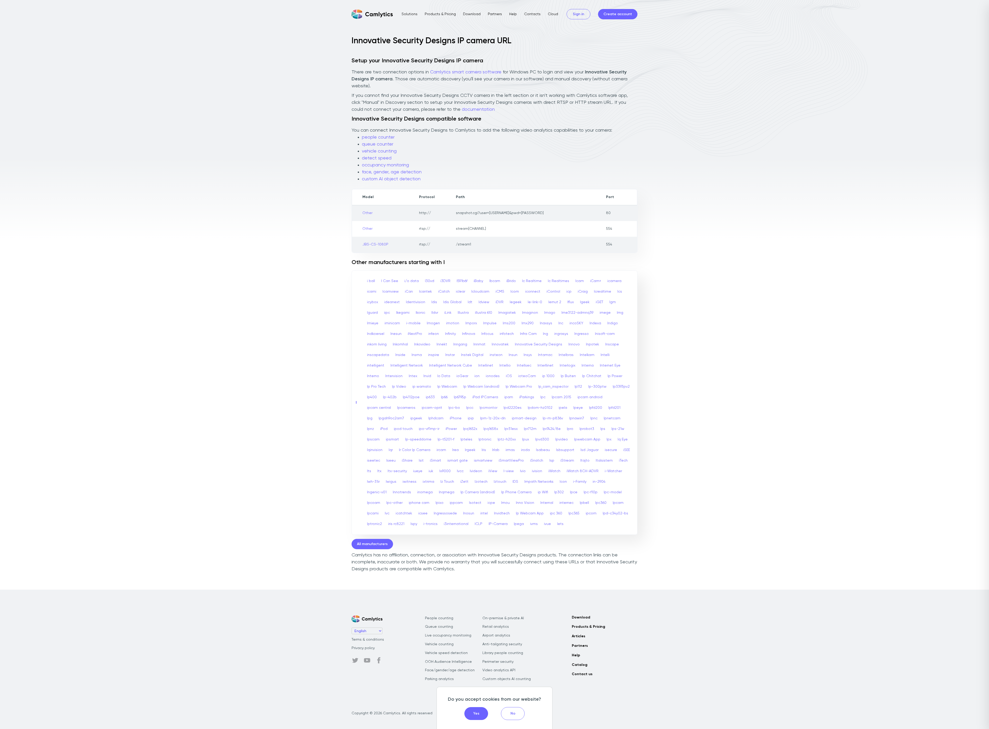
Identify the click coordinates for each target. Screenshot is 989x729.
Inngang (460, 344)
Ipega (519, 524)
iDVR (500, 302)
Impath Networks (538, 482)
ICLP (478, 524)
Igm (612, 302)
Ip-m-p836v (553, 418)
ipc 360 (556, 513)
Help (513, 14)
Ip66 (444, 397)
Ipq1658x (490, 429)
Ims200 (509, 323)
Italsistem (604, 460)
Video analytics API (498, 670)
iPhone (456, 418)
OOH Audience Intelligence (448, 662)
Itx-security (397, 471)
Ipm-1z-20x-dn (493, 418)
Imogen (433, 323)
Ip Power (615, 376)
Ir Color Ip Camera (414, 450)
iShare (407, 460)
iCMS (500, 291)
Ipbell (584, 503)
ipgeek (416, 418)
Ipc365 (573, 513)
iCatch (444, 291)
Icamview (390, 291)
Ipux (525, 439)
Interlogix (567, 365)
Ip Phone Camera (516, 492)
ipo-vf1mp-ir (429, 429)
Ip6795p (460, 397)
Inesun (396, 334)
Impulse (490, 323)
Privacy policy (363, 648)
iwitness (409, 482)
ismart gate (457, 460)
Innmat (479, 344)
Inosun (468, 513)
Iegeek (516, 302)
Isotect (475, 503)
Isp (551, 460)
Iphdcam (436, 418)
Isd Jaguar (590, 450)
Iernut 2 (554, 302)
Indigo (612, 323)
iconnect (532, 291)
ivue (547, 524)
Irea (455, 450)
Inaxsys (546, 323)
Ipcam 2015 (561, 397)
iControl (553, 291)
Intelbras (566, 355)
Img (620, 313)
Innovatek (500, 344)
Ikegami (403, 313)
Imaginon (530, 313)
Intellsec (524, 365)
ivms (534, 524)
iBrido (511, 281)
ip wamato (421, 386)
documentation (478, 109)
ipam (508, 397)
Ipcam (618, 503)
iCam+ (595, 281)
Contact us (582, 674)
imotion (452, 323)
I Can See (389, 281)
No (512, 713)
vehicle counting (379, 151)
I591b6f (462, 281)
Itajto (585, 460)
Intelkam (587, 355)
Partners (495, 14)
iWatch (554, 471)
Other (367, 213)
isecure (611, 450)
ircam (441, 450)
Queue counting (439, 627)
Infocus (487, 334)
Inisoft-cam (605, 334)
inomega (425, 492)
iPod (384, 429)
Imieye (372, 323)
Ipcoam (373, 503)
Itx (379, 471)
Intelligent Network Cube (450, 365)
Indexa (595, 323)
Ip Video (399, 386)
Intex (413, 376)
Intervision (394, 376)
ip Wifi (543, 492)
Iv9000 (445, 471)
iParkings (526, 397)
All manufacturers (372, 544)
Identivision (415, 302)
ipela (563, 408)
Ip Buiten (568, 376)
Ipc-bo (454, 408)
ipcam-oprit (432, 408)
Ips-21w (617, 429)
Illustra (463, 313)
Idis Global (452, 302)
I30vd (429, 281)
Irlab (495, 450)
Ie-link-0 (535, 302)
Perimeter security (498, 662)
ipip (471, 418)
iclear (460, 291)
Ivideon (476, 471)
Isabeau (543, 450)
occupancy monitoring (385, 165)
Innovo (574, 344)
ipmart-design (524, 418)
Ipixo (440, 503)
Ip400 (372, 397)
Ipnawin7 (576, 418)
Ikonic (420, 313)
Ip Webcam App (530, 513)
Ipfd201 (614, 408)
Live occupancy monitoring (448, 635)
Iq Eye (623, 439)
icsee (423, 513)
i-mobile (413, 323)
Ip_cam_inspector (553, 386)
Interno (373, 376)
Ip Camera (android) (478, 492)
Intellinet (485, 365)
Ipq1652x (470, 429)
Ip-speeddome (418, 439)
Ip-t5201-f (446, 439)
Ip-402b (390, 397)
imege (605, 313)
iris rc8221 (396, 524)
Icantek (425, 291)
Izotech (481, 482)
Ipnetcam (612, 418)
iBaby (478, 281)
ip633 (430, 397)
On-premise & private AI (503, 618)
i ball (371, 281)
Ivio (523, 471)
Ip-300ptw (597, 386)
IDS (515, 482)
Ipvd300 (542, 439)
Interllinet (545, 365)
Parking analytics (439, 679)
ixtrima (428, 482)
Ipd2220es (513, 408)
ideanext (392, 302)
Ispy (414, 524)
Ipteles (466, 439)
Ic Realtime (532, 281)
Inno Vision (525, 503)
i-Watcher (613, 471)
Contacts (532, 14)
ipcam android (589, 397)
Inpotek (592, 344)
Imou (505, 503)
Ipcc (469, 408)
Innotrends (402, 492)
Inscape (612, 344)
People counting (439, 618)
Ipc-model (613, 492)
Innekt (442, 344)
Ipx (609, 439)
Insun (513, 355)
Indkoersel (375, 334)
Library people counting (502, 653)
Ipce (573, 492)
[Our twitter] (355, 660)
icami (371, 291)
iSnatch (536, 460)
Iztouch (500, 482)
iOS (509, 376)
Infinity (450, 334)
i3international (456, 524)
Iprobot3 (586, 429)
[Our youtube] (367, 660)
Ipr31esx (511, 429)
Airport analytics (496, 635)
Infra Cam (528, 334)
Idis (434, 302)
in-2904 (599, 482)
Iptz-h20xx (507, 439)
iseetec (373, 460)
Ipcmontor (488, 408)
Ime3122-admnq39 (577, 313)
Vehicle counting (439, 644)
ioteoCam (527, 376)
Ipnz (370, 429)
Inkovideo (422, 344)
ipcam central (379, 408)
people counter (378, 137)
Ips (602, 429)
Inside (400, 355)
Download (472, 14)
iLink (447, 313)
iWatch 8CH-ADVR (583, 471)
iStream (567, 460)
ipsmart (392, 439)
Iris (484, 450)
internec (566, 503)
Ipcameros (406, 408)
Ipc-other (394, 503)
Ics (619, 291)
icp (569, 291)
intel (484, 513)
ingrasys (561, 334)
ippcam (456, 503)
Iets (560, 524)
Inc (560, 323)
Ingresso (581, 334)
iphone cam (419, 503)
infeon (433, 334)
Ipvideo (561, 439)
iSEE (626, 450)
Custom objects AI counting (506, 679)
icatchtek (404, 513)
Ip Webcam (447, 386)
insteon (496, 355)
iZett (464, 482)
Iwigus (391, 482)
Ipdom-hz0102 (540, 408)
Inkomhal (400, 344)
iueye (417, 471)
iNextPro (415, 334)
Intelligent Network (406, 365)
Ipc (542, 397)
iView (492, 471)
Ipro (570, 429)
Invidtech (502, 513)
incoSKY (576, 323)
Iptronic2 (374, 524)
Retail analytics (495, 627)
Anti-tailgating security (502, 644)
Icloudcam (480, 291)
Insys (528, 355)
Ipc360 (601, 503)
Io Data (443, 376)
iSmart (435, 460)
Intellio (505, 365)
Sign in (578, 14)
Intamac (545, 355)
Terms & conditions (368, 639)
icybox (372, 302)
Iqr (391, 450)
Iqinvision (374, 450)
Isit (421, 460)
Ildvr (434, 313)
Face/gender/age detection (450, 670)
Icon (563, 482)
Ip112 (578, 386)
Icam (579, 281)
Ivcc (460, 471)
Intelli (605, 355)
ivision (537, 471)
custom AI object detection (391, 179)
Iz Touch (447, 482)
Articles (578, 636)
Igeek (585, 302)
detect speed (376, 158)
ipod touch (403, 429)
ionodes (493, 376)
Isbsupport (565, 450)
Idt (470, 302)
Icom (514, 291)
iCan (409, 291)
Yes (476, 713)
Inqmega (446, 492)
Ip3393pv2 (621, 386)
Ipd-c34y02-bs (615, 513)
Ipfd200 (595, 408)
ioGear (462, 376)
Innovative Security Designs (538, 344)
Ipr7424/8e (552, 429)
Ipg (369, 418)
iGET (599, 302)
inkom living (377, 344)
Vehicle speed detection (446, 653)
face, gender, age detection (392, 172)
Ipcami (373, 513)
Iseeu (391, 460)
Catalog (579, 665)
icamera (614, 281)
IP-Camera (498, 524)
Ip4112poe (411, 397)
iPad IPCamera (485, 397)
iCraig (583, 291)
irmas (510, 450)
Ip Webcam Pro (519, 386)
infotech (507, 334)
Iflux (570, 302)
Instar (450, 355)
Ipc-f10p (591, 492)
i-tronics (430, 524)
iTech (623, 460)
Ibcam (494, 281)
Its (369, 471)
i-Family (579, 482)
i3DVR (445, 281)
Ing (545, 334)
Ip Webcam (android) (481, 386)
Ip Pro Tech (376, 386)
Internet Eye (610, 365)
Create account (617, 14)
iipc (387, 313)
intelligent (375, 365)
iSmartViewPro (511, 460)
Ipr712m (530, 429)
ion (477, 376)
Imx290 (528, 323)
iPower (451, 429)
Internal (546, 503)
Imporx (471, 323)
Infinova (468, 334)
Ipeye (578, 408)
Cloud (553, 14)
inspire (433, 355)
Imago (549, 313)
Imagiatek (507, 313)
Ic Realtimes (558, 281)
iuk (431, 471)
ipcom (591, 513)
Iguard (372, 313)
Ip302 (559, 492)
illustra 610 (483, 313)
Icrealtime (602, 291)
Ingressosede (445, 513)
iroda (525, 450)
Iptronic (485, 439)
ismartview (483, 460)
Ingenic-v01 (377, 492)
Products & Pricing (440, 14)
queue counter (377, 144)
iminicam (392, 323)
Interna (588, 365)
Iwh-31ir (373, 482)
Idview (484, 302)
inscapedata (378, 355)
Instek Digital (472, 355)
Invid (427, 376)
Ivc (387, 513)
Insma (417, 355)
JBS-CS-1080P (375, 244)
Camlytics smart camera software (465, 72)
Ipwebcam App (587, 439)
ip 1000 (548, 376)
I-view (509, 471)
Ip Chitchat (591, 376)
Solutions (409, 14)
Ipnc (594, 418)
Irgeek (470, 450)
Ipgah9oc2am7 (391, 418)
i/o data (411, 281)
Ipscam (373, 439)
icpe (491, 503)
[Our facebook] (378, 660)
